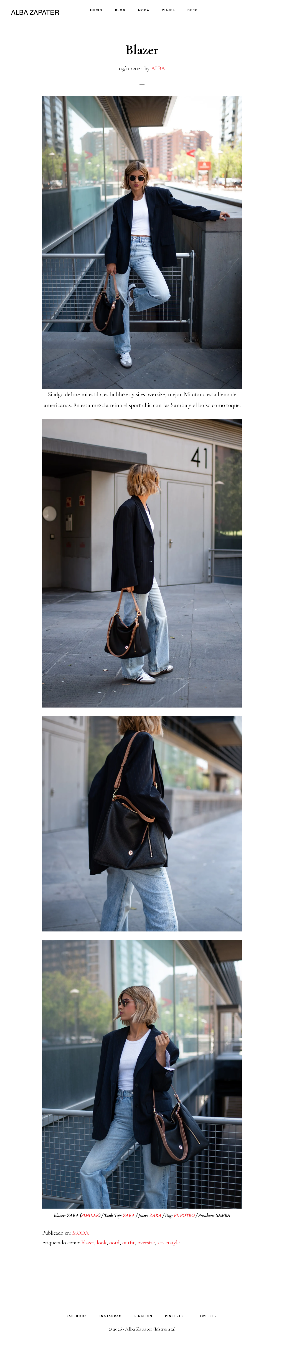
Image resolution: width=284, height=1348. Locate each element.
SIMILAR (90, 1215)
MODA (80, 1233)
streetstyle (169, 1242)
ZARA (129, 1215)
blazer (88, 1242)
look (101, 1242)
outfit (128, 1242)
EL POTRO (184, 1215)
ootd (114, 1242)
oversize (146, 1242)
